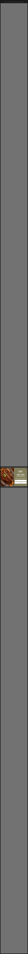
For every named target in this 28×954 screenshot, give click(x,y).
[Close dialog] (26, 468)
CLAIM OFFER (20, 482)
